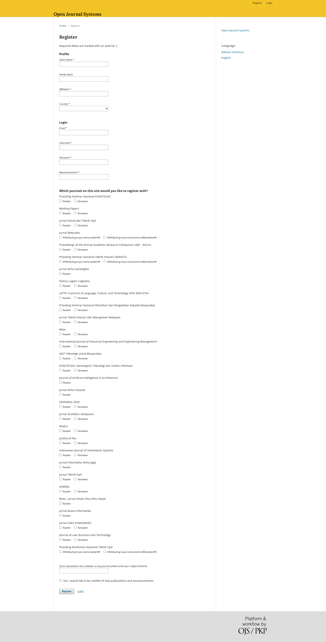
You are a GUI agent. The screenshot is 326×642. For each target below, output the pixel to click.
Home (62, 25)
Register (257, 3)
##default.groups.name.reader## (81, 237)
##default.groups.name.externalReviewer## (131, 237)
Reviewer (82, 201)
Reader (66, 201)
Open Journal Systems (77, 14)
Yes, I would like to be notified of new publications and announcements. (108, 580)
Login (269, 3)
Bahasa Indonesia (232, 52)
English (226, 58)
